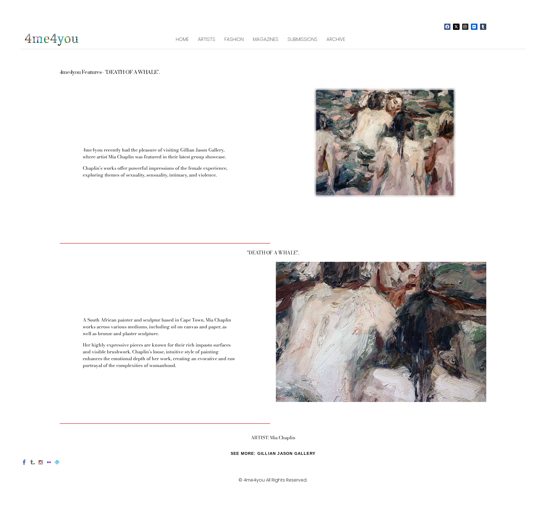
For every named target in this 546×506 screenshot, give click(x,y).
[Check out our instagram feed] (40, 462)
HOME (182, 39)
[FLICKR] (474, 27)
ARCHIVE (335, 39)
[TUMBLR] (483, 27)
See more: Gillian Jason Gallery (273, 453)
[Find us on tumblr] (32, 462)
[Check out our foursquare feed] (57, 462)
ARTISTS (206, 39)
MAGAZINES (265, 39)
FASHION (234, 39)
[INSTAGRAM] (465, 27)
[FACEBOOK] (447, 27)
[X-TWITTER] (456, 27)
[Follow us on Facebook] (24, 462)
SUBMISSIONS (302, 39)
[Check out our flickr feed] (49, 462)
